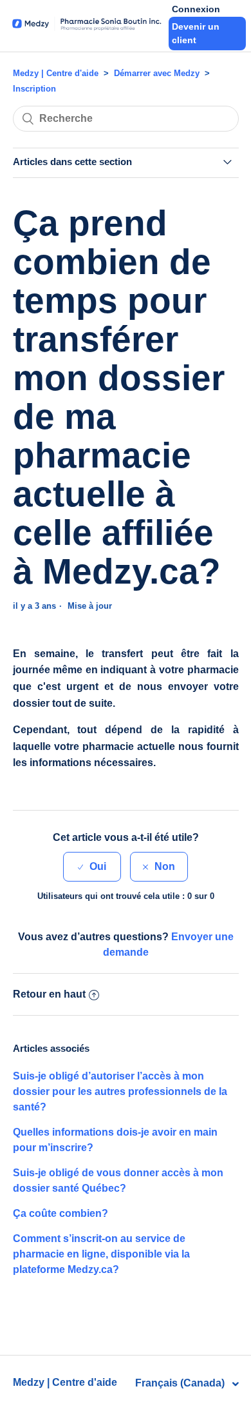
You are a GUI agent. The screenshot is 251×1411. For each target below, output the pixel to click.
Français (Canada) (181, 1382)
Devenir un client (195, 33)
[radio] (92, 867)
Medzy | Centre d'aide (55, 73)
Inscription (34, 89)
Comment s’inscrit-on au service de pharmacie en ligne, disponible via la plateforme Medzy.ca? (101, 1254)
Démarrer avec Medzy (157, 73)
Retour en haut (49, 994)
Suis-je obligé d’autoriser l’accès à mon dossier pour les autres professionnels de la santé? (120, 1091)
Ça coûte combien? (60, 1213)
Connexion (196, 9)
